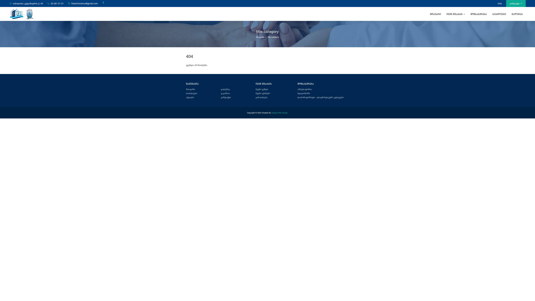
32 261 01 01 (57, 3)
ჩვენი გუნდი (262, 89)
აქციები (190, 97)
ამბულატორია (304, 89)
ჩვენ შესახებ (455, 14)
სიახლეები (499, 14)
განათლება (262, 97)
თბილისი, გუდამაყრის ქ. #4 (28, 3)
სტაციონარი (303, 93)
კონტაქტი (515, 3)
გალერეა (517, 14)
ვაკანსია (225, 93)
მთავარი (435, 14)
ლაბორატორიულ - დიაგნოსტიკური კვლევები (320, 97)
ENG (500, 3)
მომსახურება (478, 14)
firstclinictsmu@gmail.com (84, 3)
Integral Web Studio (279, 113)
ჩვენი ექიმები (263, 93)
